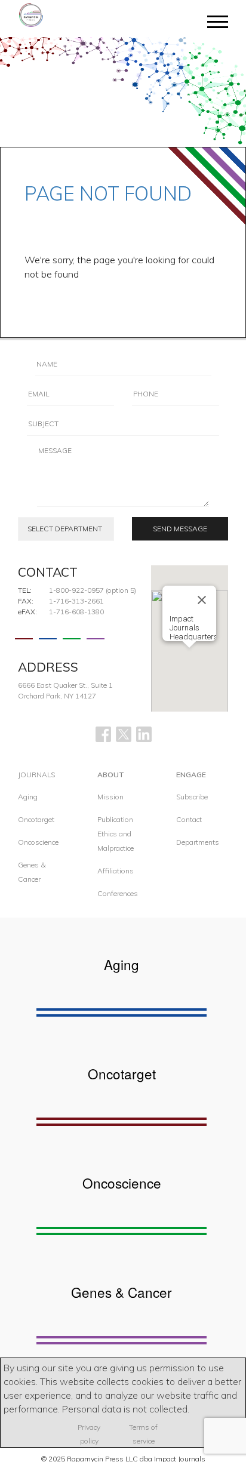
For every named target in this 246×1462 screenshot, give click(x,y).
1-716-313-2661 (76, 600)
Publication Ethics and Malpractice (115, 833)
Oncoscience (38, 842)
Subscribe (192, 796)
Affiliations (115, 870)
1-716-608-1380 (76, 611)
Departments (197, 842)
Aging (28, 796)
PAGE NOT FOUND (108, 193)
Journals (36, 774)
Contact (189, 819)
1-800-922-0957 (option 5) (92, 590)
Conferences (117, 893)
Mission (110, 796)
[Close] (201, 600)
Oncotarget (36, 819)
